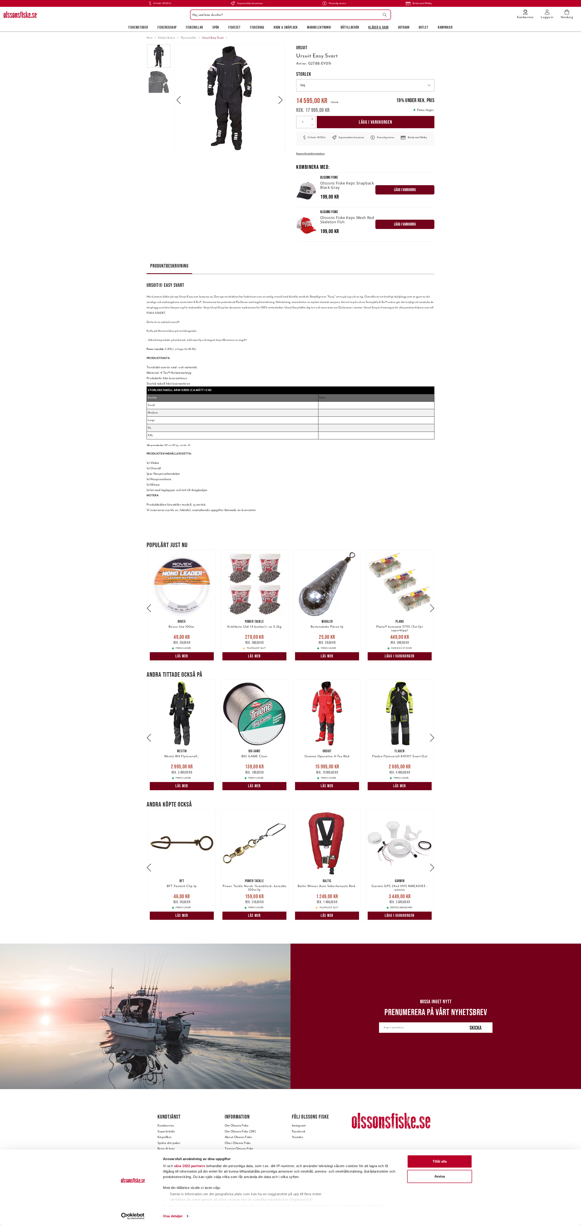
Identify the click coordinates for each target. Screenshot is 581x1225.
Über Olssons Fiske (238, 1143)
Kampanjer (445, 27)
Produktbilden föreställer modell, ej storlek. (176, 505)
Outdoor (403, 27)
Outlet (423, 27)
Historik (334, 102)
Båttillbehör (350, 27)
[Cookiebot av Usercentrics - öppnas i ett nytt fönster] (133, 1216)
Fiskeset (234, 27)
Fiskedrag (257, 27)
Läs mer (181, 656)
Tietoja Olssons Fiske (239, 1149)
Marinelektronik (319, 27)
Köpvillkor (165, 1137)
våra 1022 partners (189, 1166)
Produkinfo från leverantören (167, 378)
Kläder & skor (378, 27)
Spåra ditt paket (169, 1143)
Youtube (297, 1137)
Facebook (298, 1131)
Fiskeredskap (167, 27)
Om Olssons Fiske (237, 1125)
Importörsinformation (310, 153)
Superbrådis (166, 1131)
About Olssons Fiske (238, 1137)
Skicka (476, 1028)
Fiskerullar (194, 27)
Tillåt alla (440, 1161)
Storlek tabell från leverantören (168, 384)
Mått (322, 397)
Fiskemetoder (138, 27)
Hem (150, 37)
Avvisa (439, 1176)
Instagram (299, 1125)
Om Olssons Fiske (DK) (240, 1131)
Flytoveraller (189, 37)
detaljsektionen (317, 1206)
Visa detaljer (173, 1216)
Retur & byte (166, 1149)
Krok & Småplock (286, 27)
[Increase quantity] (312, 119)
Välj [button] (302, 85)
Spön (215, 27)
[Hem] (20, 14)
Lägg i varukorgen (375, 122)
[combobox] (289, 15)
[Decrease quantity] (312, 125)
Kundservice (166, 1125)
